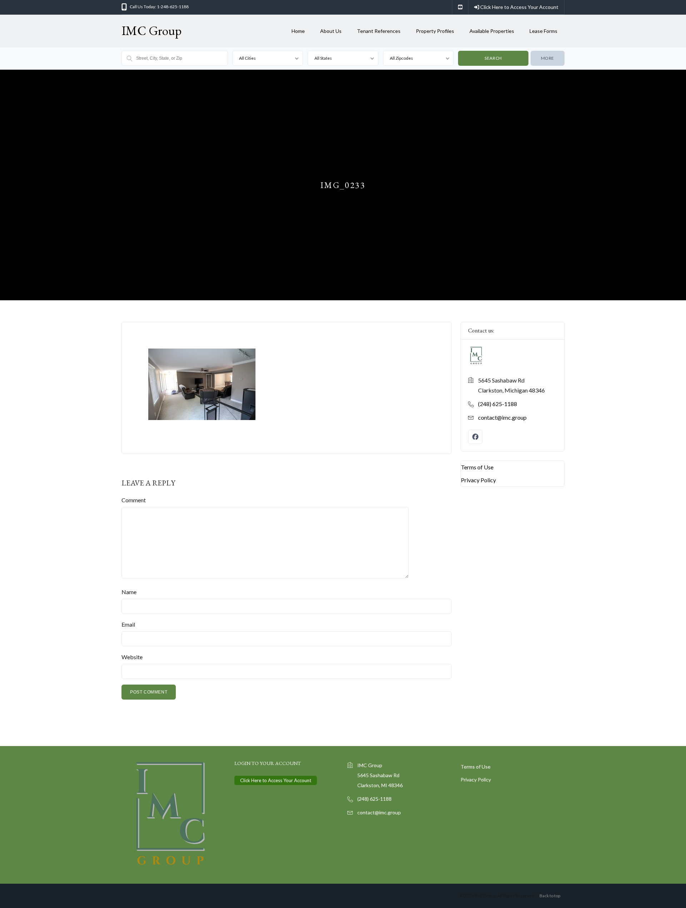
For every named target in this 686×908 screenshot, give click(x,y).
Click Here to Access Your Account (518, 7)
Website (132, 656)
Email (128, 624)
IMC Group (151, 31)
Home (298, 31)
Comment (133, 500)
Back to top (550, 895)
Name (128, 591)
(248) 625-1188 (497, 403)
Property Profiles (435, 31)
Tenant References (379, 31)
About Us (331, 31)
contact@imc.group (502, 417)
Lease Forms (543, 31)
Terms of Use (477, 467)
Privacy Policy (478, 480)
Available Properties (491, 31)
